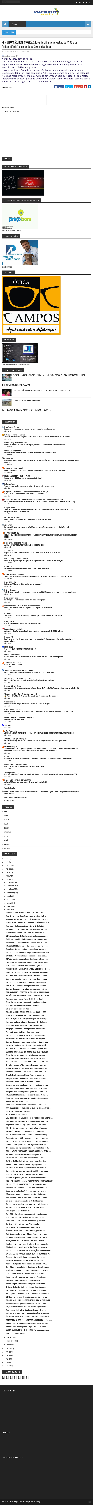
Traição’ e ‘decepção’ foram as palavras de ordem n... (26, 1065)
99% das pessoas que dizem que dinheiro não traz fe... (27, 1237)
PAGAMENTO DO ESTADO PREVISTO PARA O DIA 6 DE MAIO (27, 942)
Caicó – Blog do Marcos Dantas (16, 558)
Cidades (6, 816)
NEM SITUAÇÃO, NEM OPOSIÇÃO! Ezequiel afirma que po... (27, 1018)
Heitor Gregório (10, 590)
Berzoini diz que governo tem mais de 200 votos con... (27, 1171)
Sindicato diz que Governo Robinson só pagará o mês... (27, 1048)
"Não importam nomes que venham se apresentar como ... (28, 962)
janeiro (9, 1344)
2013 (6, 1355)
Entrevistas (7, 832)
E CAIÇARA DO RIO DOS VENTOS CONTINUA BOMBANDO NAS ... (28, 1240)
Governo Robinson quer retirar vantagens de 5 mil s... (26, 989)
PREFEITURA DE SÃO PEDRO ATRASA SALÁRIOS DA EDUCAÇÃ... (29, 1320)
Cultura (6, 824)
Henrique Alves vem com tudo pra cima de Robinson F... (27, 1187)
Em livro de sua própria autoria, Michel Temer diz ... (25, 1200)
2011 (6, 1362)
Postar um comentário (12, 111)
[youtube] (90, 2)
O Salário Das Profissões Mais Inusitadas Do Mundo (22, 623)
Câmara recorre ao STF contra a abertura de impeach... (27, 1194)
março (9, 1337)
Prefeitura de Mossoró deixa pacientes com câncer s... (27, 985)
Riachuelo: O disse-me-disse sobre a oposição (23, 1154)
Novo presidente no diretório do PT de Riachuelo (24, 998)
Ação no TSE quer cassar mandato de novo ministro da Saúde (25, 782)
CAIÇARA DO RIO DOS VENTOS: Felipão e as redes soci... (27, 1184)
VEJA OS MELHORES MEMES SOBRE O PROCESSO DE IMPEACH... (29, 1118)
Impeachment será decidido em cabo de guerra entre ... (27, 1220)
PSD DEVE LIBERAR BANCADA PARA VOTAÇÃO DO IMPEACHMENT (29, 1181)
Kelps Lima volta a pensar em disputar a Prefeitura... (26, 1277)
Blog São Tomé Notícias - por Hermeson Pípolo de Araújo (26, 491)
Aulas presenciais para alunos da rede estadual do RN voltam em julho (29, 672)
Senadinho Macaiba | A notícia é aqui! (18, 670)
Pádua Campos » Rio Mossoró (15, 764)
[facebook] (76, 2)
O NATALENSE (9, 621)
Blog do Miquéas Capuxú (13, 468)
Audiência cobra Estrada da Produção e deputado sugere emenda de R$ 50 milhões (33, 631)
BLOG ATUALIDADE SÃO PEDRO (15, 543)
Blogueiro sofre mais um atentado (19, 1008)
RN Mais (7, 756)
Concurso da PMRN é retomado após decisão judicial (23, 478)
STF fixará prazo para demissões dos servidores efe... (26, 1297)
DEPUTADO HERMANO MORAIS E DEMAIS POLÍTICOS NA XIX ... (28, 1108)
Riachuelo (7, 844)
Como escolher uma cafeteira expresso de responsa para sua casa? (28, 607)
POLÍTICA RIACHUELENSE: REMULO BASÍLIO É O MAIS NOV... (28, 972)
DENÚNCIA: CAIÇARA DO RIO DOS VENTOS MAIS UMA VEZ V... (27, 1051)
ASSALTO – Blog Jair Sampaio (15, 738)
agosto (9, 896)
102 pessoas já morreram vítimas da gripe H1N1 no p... (26, 1207)
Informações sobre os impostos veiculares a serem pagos (25, 600)
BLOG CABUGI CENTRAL (12, 709)
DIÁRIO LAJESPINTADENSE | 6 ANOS (17, 476)
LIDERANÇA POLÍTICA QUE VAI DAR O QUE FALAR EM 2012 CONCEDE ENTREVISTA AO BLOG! (43, 390)
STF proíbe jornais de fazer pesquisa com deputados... (27, 1131)
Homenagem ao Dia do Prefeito (18, 1210)
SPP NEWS (8, 525)
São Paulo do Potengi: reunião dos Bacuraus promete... (27, 1247)
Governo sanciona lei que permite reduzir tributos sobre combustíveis (29, 486)
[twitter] (86, 2)
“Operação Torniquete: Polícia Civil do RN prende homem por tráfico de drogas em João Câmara (38, 576)
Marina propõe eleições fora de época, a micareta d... (26, 1283)
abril (8, 909)
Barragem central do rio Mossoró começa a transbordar (24, 766)
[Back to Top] (90, 1502)
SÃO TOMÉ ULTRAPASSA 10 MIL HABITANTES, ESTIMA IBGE (24, 493)
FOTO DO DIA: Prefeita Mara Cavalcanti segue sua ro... (26, 965)
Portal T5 (8, 566)
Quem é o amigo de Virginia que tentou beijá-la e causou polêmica (27, 519)
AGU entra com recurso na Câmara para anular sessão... (27, 975)
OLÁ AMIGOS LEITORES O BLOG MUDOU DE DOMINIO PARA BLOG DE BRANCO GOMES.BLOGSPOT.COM (38, 711)
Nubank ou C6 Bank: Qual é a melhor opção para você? (23, 584)
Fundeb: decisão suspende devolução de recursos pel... (27, 1244)
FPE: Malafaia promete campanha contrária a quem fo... (27, 1197)
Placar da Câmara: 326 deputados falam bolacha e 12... (27, 1167)
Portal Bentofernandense (14, 574)
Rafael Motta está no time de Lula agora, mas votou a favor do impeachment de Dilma (34, 444)
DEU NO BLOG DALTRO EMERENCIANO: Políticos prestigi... (27, 1330)
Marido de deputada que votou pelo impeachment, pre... (27, 1068)
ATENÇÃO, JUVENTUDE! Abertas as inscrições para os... (26, 1260)
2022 (6, 858)
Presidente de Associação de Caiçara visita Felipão (25, 926)
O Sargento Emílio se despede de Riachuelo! (22, 1005)
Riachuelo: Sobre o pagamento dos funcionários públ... (27, 929)
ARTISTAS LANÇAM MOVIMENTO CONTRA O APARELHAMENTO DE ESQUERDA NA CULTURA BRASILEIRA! (39, 733)
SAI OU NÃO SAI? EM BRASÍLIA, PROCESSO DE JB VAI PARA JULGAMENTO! (26, 410)
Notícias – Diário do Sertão (14, 434)
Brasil (5, 812)
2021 (6, 862)
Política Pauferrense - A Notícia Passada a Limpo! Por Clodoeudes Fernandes (33, 499)
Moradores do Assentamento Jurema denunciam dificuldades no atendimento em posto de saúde (38, 758)
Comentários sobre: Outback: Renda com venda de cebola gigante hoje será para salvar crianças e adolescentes (41, 792)
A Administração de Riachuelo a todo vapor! (22, 1032)
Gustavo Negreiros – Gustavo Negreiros (19, 717)
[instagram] (80, 2)
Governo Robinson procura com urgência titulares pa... (27, 1042)
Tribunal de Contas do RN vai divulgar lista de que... (26, 1287)
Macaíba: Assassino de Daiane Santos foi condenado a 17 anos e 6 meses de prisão (33, 656)
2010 (6, 1365)
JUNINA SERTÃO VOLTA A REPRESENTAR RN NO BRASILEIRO (24, 545)
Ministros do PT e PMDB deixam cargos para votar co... (27, 1164)
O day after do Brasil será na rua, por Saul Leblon (25, 1217)
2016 (6, 879)
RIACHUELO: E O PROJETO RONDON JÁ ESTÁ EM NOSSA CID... (28, 1313)
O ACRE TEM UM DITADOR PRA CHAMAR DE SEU (20, 649)
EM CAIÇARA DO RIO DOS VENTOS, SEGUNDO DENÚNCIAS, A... (28, 1293)
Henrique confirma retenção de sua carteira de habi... (26, 1022)
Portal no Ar (9, 800)
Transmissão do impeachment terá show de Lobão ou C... (27, 1147)
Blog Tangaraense (11, 597)
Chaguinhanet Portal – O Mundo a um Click (20, 694)
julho (8, 899)
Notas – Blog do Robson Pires (15, 442)
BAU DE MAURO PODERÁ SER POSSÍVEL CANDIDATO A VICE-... (28, 1151)
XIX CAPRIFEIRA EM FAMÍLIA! (16, 1114)
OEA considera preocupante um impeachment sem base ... (28, 1121)
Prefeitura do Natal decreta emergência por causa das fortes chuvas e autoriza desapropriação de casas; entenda (39, 640)
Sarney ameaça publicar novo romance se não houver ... (27, 1204)
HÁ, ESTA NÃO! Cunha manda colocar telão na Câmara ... (27, 1094)
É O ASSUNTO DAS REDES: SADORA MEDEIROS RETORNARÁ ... (28, 1316)
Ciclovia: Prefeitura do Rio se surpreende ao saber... (26, 1015)
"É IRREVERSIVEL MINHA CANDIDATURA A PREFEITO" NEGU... (28, 969)
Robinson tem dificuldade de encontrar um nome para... (27, 939)
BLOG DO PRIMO (10, 582)
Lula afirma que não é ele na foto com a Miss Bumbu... (26, 979)
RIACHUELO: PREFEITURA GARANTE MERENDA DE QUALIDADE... (29, 1300)
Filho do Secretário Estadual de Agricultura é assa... (26, 912)
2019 (6, 869)
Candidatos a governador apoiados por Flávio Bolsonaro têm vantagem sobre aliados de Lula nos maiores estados (41, 461)
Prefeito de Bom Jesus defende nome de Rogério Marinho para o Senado (29, 680)
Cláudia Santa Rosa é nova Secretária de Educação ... (26, 932)
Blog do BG (8, 458)
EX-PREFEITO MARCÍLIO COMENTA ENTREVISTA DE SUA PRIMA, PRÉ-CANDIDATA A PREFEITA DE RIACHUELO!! (49, 375)
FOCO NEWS (8, 647)
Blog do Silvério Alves (12, 686)
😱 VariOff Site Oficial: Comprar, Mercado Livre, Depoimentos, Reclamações (31, 696)
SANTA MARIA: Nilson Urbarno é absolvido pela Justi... (26, 955)
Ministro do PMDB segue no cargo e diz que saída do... (27, 1326)
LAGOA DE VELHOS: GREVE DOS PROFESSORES (23, 1280)
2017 (6, 875)
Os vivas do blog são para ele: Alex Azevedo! (22, 1224)
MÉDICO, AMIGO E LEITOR (13, 664)
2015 (6, 1348)
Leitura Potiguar (10, 746)
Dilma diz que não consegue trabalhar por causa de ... (26, 1055)
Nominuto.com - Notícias (13, 629)
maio (8, 906)
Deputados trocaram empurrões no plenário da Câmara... (27, 1098)
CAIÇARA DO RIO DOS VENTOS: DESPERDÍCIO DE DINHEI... (27, 1035)
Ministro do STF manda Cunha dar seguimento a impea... (27, 1323)
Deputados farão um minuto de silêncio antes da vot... (27, 1104)
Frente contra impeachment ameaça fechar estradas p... (27, 1134)
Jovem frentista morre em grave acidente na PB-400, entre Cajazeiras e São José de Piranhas (37, 436)
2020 (6, 865)
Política (6, 836)
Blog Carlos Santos (11, 427)
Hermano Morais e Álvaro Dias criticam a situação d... (26, 1038)
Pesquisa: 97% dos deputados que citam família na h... (27, 1091)
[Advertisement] (46, 133)
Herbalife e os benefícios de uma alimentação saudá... (26, 1045)
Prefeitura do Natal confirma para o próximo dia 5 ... (26, 916)
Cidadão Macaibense (12, 654)
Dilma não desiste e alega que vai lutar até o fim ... (25, 1174)
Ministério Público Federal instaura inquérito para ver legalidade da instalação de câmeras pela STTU (40, 774)
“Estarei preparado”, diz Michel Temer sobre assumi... (26, 1177)
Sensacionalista (10, 701)
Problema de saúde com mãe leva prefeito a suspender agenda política (29, 429)
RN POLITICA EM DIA (11, 533)
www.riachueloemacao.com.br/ (15, 797)
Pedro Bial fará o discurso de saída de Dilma (23, 1081)
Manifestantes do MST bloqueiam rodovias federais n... (27, 1137)
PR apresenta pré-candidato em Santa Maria (23, 1227)
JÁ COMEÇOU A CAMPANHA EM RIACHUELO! (27, 400)
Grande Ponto (9, 788)
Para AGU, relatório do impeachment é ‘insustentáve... (26, 1214)
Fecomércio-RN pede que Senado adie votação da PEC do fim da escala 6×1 (30, 452)
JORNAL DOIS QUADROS (13, 662)
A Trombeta (8, 550)
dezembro (10, 882)
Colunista (6, 820)
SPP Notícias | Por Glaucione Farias (17, 678)
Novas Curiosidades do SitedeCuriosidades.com (22, 605)
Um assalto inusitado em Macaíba (18, 1111)
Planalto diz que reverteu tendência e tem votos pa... (26, 1128)
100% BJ (7, 725)
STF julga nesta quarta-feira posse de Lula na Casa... (26, 1028)
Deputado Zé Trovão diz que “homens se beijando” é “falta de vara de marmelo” (32, 552)
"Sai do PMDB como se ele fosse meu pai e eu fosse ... (26, 1273)
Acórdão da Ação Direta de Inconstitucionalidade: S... (26, 1263)
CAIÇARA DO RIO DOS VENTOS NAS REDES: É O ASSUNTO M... (28, 1253)
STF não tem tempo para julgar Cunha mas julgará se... (27, 959)
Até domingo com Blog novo (14, 719)
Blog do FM (8, 637)
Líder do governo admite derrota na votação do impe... (27, 1085)
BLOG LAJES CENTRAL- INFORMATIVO (17, 780)
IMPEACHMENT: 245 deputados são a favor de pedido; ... (27, 1290)
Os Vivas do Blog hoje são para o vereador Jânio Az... (26, 1161)
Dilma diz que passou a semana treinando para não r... (26, 1002)
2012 (6, 1358)
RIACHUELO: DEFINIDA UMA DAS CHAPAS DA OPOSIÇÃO (26, 1012)
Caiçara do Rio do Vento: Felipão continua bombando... (27, 1157)
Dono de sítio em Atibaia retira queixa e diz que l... (25, 1257)
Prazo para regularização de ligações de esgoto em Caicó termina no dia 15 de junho (34, 560)
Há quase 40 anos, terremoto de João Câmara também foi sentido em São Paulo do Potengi (36, 527)
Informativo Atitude (11, 517)
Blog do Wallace (10, 507)
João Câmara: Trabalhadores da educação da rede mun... (27, 1267)
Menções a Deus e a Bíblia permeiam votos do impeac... (27, 1078)
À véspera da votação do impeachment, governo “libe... (27, 1230)
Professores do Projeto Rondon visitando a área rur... (26, 1310)
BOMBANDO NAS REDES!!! (15, 1333)
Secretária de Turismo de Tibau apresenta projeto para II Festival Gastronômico (33, 615)
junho (9, 903)
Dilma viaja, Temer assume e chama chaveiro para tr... (26, 1025)
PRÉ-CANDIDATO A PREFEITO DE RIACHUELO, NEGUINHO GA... (28, 992)
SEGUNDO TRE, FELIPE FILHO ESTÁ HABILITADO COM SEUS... (28, 919)
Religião (6, 840)
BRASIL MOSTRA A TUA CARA (17, 1101)
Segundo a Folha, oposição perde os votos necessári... (27, 1124)
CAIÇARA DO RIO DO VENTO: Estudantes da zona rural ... (27, 982)
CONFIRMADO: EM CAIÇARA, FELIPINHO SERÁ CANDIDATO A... (28, 922)
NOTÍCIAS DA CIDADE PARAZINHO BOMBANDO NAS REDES (27, 1270)
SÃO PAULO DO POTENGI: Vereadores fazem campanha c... (27, 1141)
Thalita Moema (9, 772)
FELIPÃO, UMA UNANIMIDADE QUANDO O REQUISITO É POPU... (28, 995)
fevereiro (10, 1340)
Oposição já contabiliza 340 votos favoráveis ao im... (26, 1190)
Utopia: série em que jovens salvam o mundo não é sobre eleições (27, 703)
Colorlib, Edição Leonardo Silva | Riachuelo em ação (25, 1502)
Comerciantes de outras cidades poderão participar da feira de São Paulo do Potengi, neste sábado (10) (41, 688)
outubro (10, 889)
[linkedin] (83, 2)
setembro (10, 892)
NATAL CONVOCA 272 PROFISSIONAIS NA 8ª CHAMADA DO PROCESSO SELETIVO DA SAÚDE (35, 470)
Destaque (6, 828)
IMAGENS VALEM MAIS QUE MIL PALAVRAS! (16, 385)
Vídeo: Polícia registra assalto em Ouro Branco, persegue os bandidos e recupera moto (35, 740)
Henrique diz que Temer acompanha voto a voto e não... (27, 1088)
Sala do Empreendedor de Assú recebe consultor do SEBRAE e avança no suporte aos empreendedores (40, 592)
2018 (6, 872)
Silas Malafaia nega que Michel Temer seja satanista (25, 1075)
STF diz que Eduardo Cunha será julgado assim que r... (26, 936)
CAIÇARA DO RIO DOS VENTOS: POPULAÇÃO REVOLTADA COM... (29, 1250)
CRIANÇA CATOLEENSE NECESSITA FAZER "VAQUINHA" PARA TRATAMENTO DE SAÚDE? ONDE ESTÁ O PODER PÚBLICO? (40, 536)
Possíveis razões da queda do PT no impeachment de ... (27, 1071)
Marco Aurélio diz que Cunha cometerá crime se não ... (27, 1303)
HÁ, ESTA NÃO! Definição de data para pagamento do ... (26, 945)
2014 (6, 1352)
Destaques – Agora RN (12, 450)
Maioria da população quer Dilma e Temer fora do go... (26, 1234)
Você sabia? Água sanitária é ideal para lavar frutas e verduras (27, 568)
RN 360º (7, 613)
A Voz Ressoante (10, 731)
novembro (10, 885)
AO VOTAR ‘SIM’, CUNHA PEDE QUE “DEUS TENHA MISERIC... (28, 1061)
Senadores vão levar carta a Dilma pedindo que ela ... (26, 949)
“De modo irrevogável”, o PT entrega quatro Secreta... (26, 1144)
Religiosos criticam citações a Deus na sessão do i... (26, 1058)
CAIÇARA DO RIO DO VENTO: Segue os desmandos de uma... (28, 952)
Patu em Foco (9, 484)
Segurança (7, 848)
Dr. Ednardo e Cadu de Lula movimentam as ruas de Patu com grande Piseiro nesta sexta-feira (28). (39, 501)
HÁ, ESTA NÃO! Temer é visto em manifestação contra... (27, 1306)
